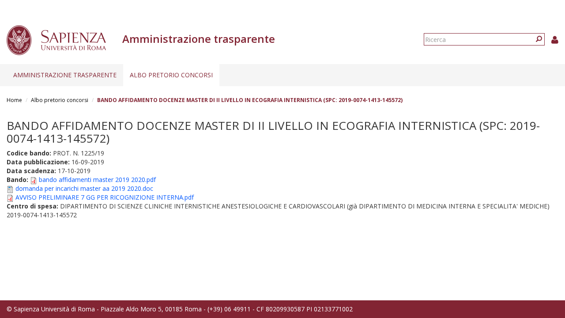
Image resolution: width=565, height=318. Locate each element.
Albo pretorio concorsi (171, 75)
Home (14, 100)
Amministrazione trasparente (65, 75)
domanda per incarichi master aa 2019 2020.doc (84, 188)
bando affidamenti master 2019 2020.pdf (97, 179)
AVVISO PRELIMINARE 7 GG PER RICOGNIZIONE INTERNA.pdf (104, 197)
